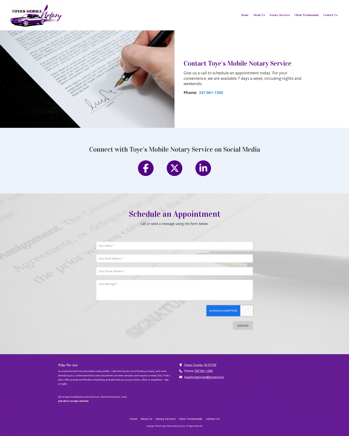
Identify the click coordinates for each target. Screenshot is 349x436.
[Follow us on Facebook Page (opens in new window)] (146, 168)
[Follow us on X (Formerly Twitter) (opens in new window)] (174, 168)
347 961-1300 (203, 371)
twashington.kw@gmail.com (204, 377)
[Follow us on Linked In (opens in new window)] (203, 168)
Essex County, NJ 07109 (200, 365)
